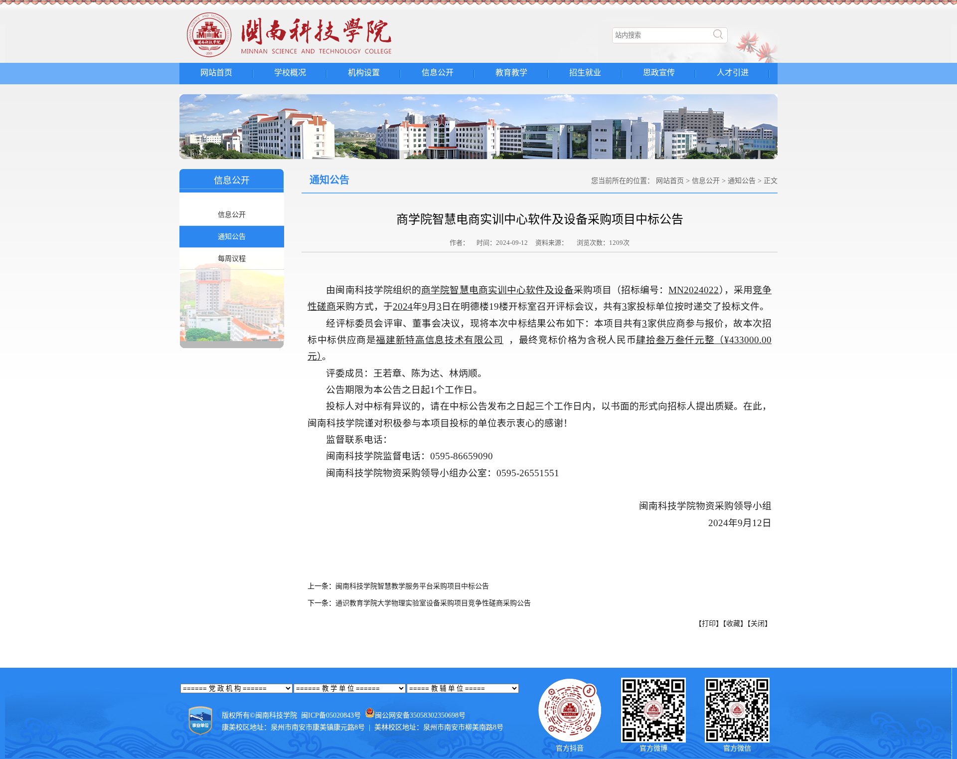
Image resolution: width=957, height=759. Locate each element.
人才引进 (733, 72)
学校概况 (290, 72)
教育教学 (511, 72)
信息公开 (438, 72)
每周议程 (232, 258)
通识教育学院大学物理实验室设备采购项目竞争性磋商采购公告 (433, 603)
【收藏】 (735, 623)
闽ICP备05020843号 (331, 715)
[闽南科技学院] (307, 57)
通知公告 (232, 236)
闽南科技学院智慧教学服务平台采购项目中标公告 (412, 586)
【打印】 (709, 623)
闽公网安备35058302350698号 (420, 715)
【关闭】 (759, 623)
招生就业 (585, 72)
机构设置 (364, 72)
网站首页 (216, 72)
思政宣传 (659, 72)
